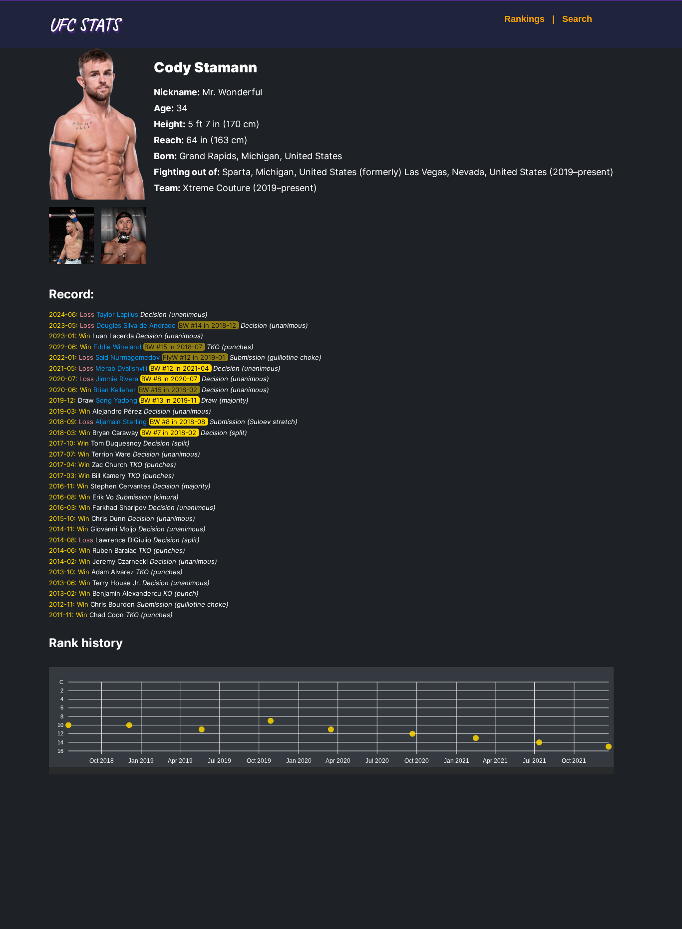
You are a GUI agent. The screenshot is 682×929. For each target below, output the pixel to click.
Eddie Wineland (117, 347)
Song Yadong (116, 400)
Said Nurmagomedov (127, 357)
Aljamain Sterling (121, 422)
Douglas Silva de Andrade (136, 325)
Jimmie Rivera (117, 379)
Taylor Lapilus (117, 314)
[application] (331, 717)
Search (577, 19)
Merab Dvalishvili (121, 368)
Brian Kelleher (114, 390)
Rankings (524, 19)
